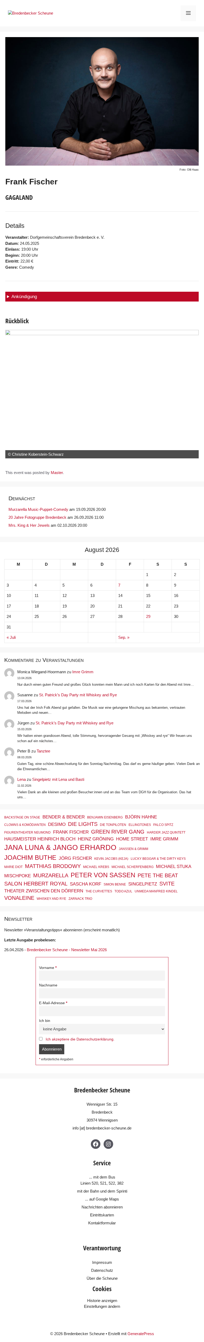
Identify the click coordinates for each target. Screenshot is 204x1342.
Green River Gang (117, 832)
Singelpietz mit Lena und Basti (58, 779)
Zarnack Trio (80, 899)
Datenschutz (102, 1270)
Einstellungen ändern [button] (102, 1306)
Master (57, 472)
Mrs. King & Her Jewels (29, 525)
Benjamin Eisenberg (105, 817)
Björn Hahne (141, 816)
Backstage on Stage (22, 817)
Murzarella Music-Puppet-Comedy (38, 509)
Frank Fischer (71, 832)
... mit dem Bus (102, 1177)
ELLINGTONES (140, 825)
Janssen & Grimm (133, 849)
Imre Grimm (83, 672)
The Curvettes (99, 891)
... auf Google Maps (102, 1199)
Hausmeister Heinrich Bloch (39, 838)
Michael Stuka (173, 866)
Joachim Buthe (30, 857)
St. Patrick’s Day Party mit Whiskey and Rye (78, 695)
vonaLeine (19, 898)
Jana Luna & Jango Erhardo (60, 848)
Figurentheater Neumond (27, 832)
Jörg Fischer (75, 858)
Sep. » (123, 637)
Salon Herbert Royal (35, 884)
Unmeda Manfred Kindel (156, 891)
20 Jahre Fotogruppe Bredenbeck (37, 517)
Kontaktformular (102, 1223)
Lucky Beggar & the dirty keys (158, 859)
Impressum (102, 1262)
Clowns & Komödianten (25, 825)
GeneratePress (141, 1333)
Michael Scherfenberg (133, 867)
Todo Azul (123, 891)
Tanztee (43, 751)
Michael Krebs (96, 867)
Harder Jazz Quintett (166, 832)
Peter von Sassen (103, 875)
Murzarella (50, 875)
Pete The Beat (158, 875)
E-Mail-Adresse (52, 1003)
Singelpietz (142, 884)
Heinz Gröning (96, 838)
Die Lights (82, 824)
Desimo (57, 824)
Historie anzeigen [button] (102, 1300)
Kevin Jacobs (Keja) (111, 859)
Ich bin (44, 1021)
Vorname (46, 968)
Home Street (132, 838)
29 (148, 616)
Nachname (48, 985)
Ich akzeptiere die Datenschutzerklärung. (80, 1039)
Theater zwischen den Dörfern (43, 890)
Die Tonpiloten (113, 825)
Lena (21, 779)
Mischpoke (17, 875)
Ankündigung (24, 296)
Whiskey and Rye (51, 899)
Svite (167, 884)
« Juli (11, 637)
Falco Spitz (163, 825)
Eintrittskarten (102, 1215)
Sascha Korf (85, 884)
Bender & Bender (63, 816)
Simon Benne (115, 884)
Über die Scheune (102, 1278)
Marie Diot (13, 867)
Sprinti (121, 1191)
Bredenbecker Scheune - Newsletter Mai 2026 (67, 949)
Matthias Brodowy (53, 866)
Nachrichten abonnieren (102, 1207)
